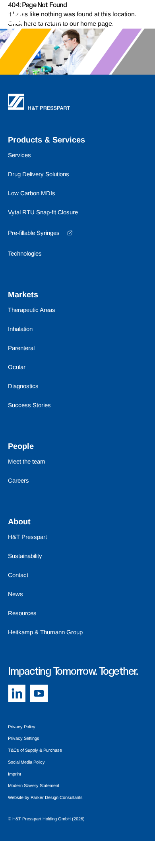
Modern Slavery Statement (33, 785)
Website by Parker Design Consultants (45, 797)
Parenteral (21, 347)
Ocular (16, 367)
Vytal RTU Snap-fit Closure (43, 212)
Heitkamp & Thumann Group (45, 632)
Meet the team (26, 461)
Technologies (25, 253)
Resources (22, 613)
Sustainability (25, 555)
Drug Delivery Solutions (38, 174)
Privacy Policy (21, 726)
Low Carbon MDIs (31, 193)
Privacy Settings (23, 738)
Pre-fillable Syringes (34, 232)
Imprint (14, 774)
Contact (18, 575)
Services (19, 155)
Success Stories (29, 405)
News (15, 594)
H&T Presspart (27, 536)
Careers (18, 480)
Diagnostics (23, 386)
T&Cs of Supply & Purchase (35, 750)
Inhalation (20, 328)
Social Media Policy (26, 762)
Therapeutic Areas (31, 309)
